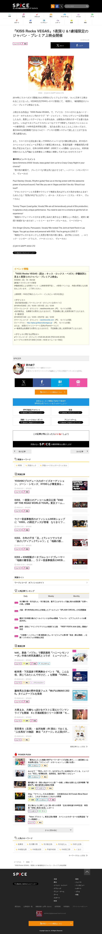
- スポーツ (56, 898)
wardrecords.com (47, 319)
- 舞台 (55, 882)
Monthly (76, 596)
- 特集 (76, 894)
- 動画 (76, 879)
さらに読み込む (51, 830)
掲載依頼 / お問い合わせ (44, 906)
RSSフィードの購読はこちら (52, 392)
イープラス (17, 862)
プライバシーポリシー (80, 906)
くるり (78, 849)
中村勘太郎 (36, 849)
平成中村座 (51, 849)
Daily (25, 596)
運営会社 (18, 906)
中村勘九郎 (22, 849)
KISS (20, 465)
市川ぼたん (62, 844)
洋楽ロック (32, 465)
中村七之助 (77, 844)
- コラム (77, 891)
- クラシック (57, 888)
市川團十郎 (33, 844)
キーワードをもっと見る (77, 855)
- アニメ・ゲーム (58, 891)
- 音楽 (55, 879)
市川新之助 (48, 844)
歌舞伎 (20, 844)
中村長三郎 (66, 849)
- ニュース (78, 882)
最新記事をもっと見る (77, 746)
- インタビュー (79, 885)
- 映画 (55, 901)
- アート (55, 894)
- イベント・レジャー (60, 885)
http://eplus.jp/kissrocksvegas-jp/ (39, 322)
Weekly (51, 596)
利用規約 (67, 906)
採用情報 (58, 906)
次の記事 (79, 451)
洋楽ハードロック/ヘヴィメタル (54, 465)
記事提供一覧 (28, 906)
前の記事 (22, 451)
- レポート (78, 888)
